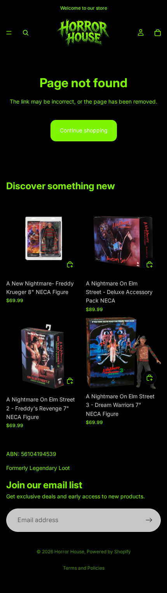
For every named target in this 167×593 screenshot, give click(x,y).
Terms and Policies (83, 568)
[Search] (25, 32)
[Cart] (157, 32)
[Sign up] (149, 520)
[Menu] (9, 33)
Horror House (69, 551)
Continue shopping (84, 130)
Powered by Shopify (109, 551)
